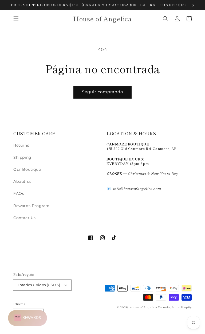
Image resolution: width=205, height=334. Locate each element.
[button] (16, 19)
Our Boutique (27, 169)
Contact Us (24, 217)
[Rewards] (27, 318)
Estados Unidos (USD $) (39, 285)
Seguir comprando (102, 91)
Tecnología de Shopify (175, 307)
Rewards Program (31, 205)
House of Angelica (143, 307)
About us (22, 181)
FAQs (18, 193)
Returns (21, 145)
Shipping (22, 157)
